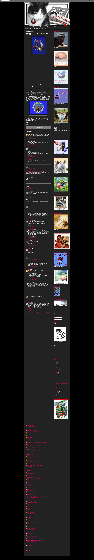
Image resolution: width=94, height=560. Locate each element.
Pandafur (29, 191)
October (57, 372)
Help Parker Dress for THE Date (31, 490)
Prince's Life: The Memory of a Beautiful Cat (32, 520)
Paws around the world (30, 512)
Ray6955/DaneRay (31, 229)
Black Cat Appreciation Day (30, 457)
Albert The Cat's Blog (30, 435)
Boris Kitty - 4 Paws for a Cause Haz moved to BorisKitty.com (36, 444)
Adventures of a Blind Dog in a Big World (33, 430)
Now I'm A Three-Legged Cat (31, 503)
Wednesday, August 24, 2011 (32, 259)
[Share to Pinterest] (41, 127)
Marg (29, 197)
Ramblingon (30, 205)
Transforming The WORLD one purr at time (32, 461)
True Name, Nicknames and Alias (31, 426)
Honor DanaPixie (30, 128)
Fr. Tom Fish (30, 282)
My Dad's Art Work (32, 26)
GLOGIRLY (29, 248)
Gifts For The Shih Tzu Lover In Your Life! (32, 497)
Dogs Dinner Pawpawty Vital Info (31, 513)
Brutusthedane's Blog (30, 447)
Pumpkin (29, 159)
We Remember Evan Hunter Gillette (31, 480)
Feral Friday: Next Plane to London (31, 534)
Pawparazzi (28, 509)
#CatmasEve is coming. (30, 468)
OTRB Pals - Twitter (42, 28)
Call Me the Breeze (30, 454)
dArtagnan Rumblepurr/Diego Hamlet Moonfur (35, 171)
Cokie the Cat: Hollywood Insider (32, 456)
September (57, 373)
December (57, 369)
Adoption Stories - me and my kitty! (31, 536)
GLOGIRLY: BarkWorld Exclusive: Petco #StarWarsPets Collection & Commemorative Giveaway (39, 445)
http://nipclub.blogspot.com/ (30, 88)
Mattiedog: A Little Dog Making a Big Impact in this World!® (36, 496)
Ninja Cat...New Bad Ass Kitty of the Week (32, 541)
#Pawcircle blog (41, 91)
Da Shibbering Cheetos (30, 463)
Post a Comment (29, 310)
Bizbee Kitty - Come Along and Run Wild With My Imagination (36, 442)
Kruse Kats (28, 489)
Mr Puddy (29, 177)
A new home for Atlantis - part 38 (31, 492)
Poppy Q (28, 523)
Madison (29, 262)
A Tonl (29, 269)
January (57, 392)
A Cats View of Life (30, 425)
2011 (55, 368)
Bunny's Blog (29, 449)
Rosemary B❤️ (30, 220)
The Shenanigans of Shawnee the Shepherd (33, 538)
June (56, 386)
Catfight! (28, 504)
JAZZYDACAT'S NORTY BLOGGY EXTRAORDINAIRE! (35, 487)
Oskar (29, 240)
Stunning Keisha (29, 533)
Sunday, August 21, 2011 (32, 138)
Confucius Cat (29, 460)
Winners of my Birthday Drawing (31, 473)
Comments (56, 319)
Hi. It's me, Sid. (29, 531)
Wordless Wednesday (30, 543)
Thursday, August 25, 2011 (32, 266)
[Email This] (37, 127)
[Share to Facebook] (40, 127)
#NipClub (29, 133)
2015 (55, 363)
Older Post (48, 312)
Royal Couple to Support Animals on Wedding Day (33, 450)
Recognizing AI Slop (29, 455)
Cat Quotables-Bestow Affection (31, 529)
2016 (55, 362)
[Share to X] (39, 127)
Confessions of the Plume (31, 459)
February (57, 391)
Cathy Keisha (30, 256)
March (57, 390)
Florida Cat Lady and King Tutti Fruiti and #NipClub (34, 465)
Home (26, 26)
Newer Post (27, 312)
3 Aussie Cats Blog (57, 313)
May (56, 387)
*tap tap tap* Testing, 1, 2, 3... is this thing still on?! (33, 443)
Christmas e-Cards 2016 (51, 26)
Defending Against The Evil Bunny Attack (32, 440)
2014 (55, 364)
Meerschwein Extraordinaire (31, 501)
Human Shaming (29, 438)
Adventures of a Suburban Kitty (32, 432)
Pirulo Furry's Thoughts (30, 519)
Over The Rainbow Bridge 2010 (32, 506)
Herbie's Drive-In (29, 475)
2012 (55, 367)
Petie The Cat (29, 517)
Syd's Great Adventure (30, 535)
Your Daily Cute (29, 545)
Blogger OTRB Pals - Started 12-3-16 (31, 28)
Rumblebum (29, 526)
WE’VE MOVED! (29, 485)
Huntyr (28, 482)
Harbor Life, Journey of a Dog (31, 472)
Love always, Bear (30, 494)
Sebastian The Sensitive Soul (31, 528)
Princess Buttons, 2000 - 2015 (31, 452)
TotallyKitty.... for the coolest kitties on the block (34, 540)
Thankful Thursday (29, 466)
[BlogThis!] (38, 127)
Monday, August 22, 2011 (32, 174)
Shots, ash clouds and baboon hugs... (32, 502)
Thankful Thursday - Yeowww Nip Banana (61, 383)
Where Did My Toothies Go (41, 26)
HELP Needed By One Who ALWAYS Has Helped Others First (61, 376)
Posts (56, 317)
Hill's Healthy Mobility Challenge (31, 433)
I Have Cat (28, 484)
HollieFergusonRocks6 (30, 477)
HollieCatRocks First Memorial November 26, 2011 (33, 478)
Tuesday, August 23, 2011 (32, 237)
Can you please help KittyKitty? (31, 518)
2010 (55, 394)
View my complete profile (57, 136)
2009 (55, 395)
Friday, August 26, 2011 (31, 292)
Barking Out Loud (29, 437)
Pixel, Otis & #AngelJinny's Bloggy (32, 522)
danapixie (29, 147)
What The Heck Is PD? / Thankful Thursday (61, 382)
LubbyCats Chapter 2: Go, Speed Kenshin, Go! (33, 431)
